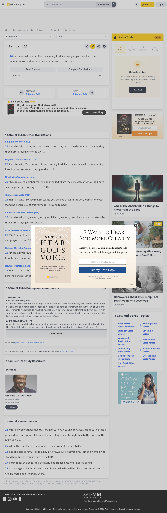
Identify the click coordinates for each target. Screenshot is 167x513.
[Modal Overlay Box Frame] (83, 256)
